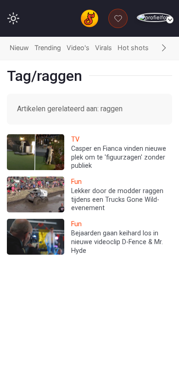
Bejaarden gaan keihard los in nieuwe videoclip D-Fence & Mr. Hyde (117, 241)
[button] (164, 48)
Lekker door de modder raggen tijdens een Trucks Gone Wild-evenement (117, 199)
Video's (78, 47)
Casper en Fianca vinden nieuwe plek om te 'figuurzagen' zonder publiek (118, 157)
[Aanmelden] (154, 17)
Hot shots (133, 47)
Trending (47, 47)
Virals (103, 47)
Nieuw (19, 47)
